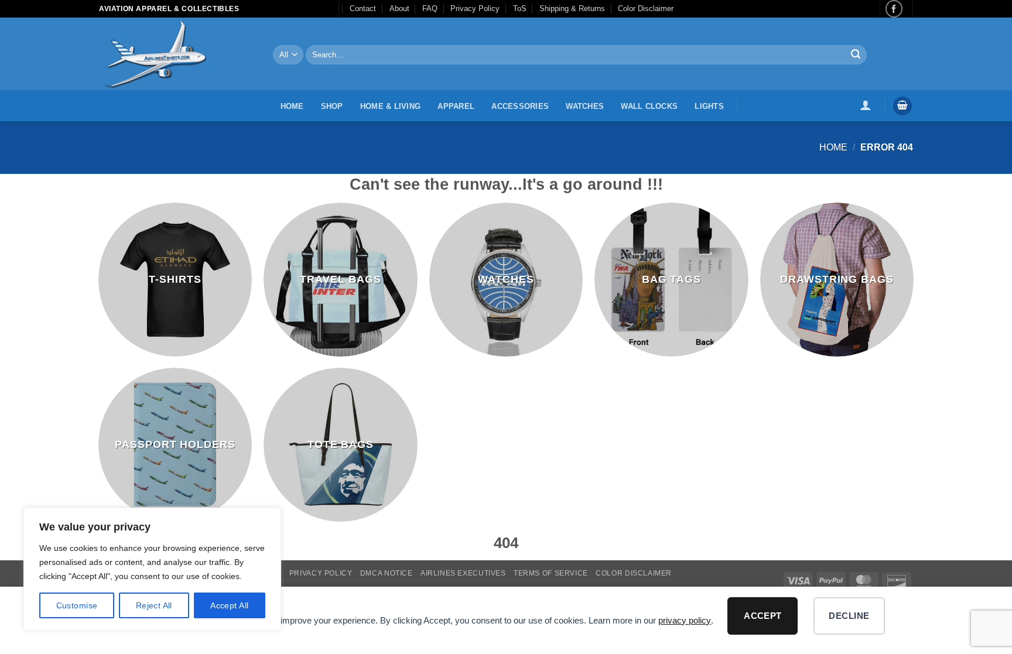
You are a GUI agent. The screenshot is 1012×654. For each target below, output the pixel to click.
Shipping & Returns (572, 8)
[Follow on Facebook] (894, 8)
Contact (363, 8)
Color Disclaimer (645, 8)
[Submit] (856, 55)
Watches (585, 106)
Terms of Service (551, 573)
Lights (709, 106)
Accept (763, 616)
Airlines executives (463, 573)
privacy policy (684, 620)
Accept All (229, 605)
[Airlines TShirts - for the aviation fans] (177, 54)
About (399, 8)
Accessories (520, 106)
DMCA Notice (386, 573)
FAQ (429, 8)
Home (292, 106)
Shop (332, 106)
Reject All (154, 605)
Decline (849, 616)
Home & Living (390, 106)
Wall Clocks (649, 106)
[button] (865, 105)
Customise (77, 605)
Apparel (455, 106)
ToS (519, 8)
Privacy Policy (475, 8)
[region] (152, 569)
